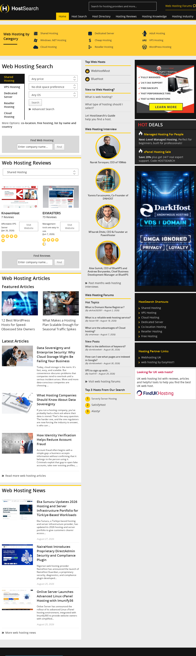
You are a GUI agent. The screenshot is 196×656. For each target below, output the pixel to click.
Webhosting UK (151, 357)
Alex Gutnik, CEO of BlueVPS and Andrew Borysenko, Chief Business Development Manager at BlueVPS (108, 271)
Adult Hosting (157, 33)
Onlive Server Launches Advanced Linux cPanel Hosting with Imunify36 (55, 596)
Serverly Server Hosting (104, 398)
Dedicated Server (104, 33)
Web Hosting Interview (101, 129)
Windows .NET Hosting (53, 40)
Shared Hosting (49, 33)
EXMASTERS (51, 213)
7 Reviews (7, 217)
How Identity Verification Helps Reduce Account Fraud (56, 439)
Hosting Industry (182, 16)
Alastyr (95, 411)
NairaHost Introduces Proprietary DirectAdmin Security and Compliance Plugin (56, 553)
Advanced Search (43, 109)
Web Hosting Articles (26, 278)
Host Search (79, 16)
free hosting (45, 123)
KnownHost (10, 213)
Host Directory (101, 16)
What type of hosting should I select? (104, 106)
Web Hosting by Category (16, 36)
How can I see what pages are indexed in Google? (107, 358)
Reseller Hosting (104, 47)
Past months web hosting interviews (103, 284)
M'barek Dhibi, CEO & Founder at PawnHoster (108, 233)
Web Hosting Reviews (26, 163)
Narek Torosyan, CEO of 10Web (108, 162)
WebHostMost (100, 71)
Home (62, 16)
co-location (28, 123)
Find (59, 147)
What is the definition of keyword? (105, 346)
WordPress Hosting (160, 47)
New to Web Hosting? (100, 90)
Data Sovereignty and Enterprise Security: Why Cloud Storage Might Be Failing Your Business (56, 354)
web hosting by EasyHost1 (158, 362)
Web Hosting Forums (178, 6)
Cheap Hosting (103, 40)
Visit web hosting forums (104, 381)
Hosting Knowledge (154, 16)
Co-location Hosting (153, 327)
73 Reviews (49, 217)
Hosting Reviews (126, 16)
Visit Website (28, 226)
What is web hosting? (98, 97)
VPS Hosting (156, 40)
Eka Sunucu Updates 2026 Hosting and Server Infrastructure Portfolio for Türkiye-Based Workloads (57, 508)
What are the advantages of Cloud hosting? (105, 329)
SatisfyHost (98, 405)
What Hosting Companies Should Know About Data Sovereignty (56, 399)
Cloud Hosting (48, 47)
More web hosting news (20, 632)
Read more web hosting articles (25, 475)
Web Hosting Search (27, 66)
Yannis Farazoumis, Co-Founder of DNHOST (108, 197)
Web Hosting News (23, 490)
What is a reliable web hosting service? (108, 317)
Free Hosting (149, 336)
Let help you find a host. (100, 117)
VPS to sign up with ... (97, 370)
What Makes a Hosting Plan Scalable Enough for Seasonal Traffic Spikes (60, 324)
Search (35, 102)
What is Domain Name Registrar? (104, 307)
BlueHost (97, 79)
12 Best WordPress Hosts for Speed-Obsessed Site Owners (18, 324)
